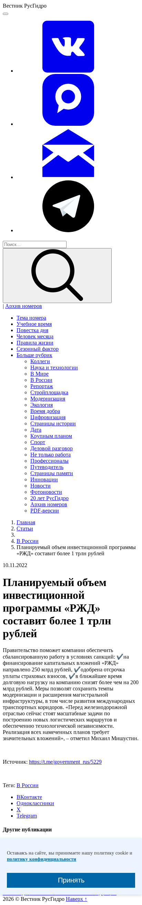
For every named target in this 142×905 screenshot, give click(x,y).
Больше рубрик (34, 355)
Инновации (44, 479)
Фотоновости (46, 492)
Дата (35, 430)
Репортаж (41, 386)
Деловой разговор (51, 448)
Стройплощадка (49, 392)
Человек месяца (35, 336)
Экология (41, 405)
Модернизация (47, 399)
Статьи (25, 528)
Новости (40, 486)
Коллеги (40, 361)
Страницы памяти (51, 473)
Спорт (37, 442)
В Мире (39, 374)
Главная (26, 522)
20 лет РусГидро (49, 498)
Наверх (76, 899)
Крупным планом (51, 436)
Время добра (45, 411)
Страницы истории (53, 423)
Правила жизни (35, 343)
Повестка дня (32, 330)
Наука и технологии (54, 367)
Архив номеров (23, 306)
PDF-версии (44, 510)
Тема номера (31, 318)
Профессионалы (49, 461)
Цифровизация (47, 417)
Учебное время (34, 324)
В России (41, 380)
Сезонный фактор (38, 349)
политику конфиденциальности (41, 859)
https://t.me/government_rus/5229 (65, 762)
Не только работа (50, 455)
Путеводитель (46, 467)
